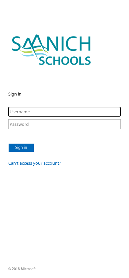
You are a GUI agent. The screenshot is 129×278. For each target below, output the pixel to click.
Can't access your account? (34, 163)
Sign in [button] (21, 147)
